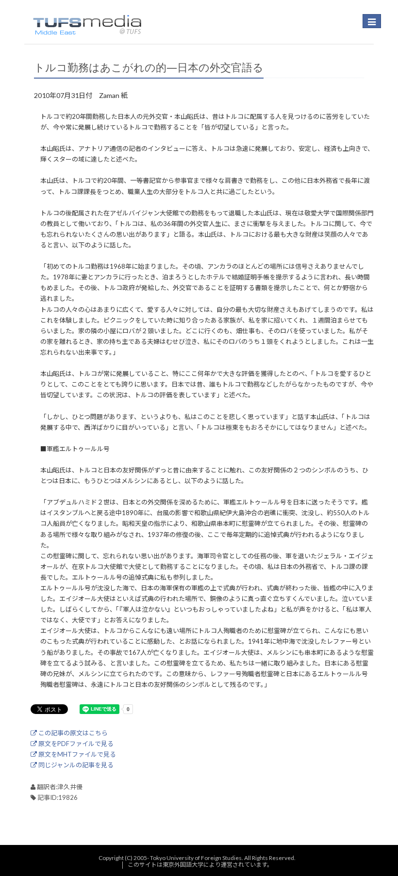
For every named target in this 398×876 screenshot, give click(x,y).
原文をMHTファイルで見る (76, 754)
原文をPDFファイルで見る (75, 743)
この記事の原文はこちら (72, 733)
